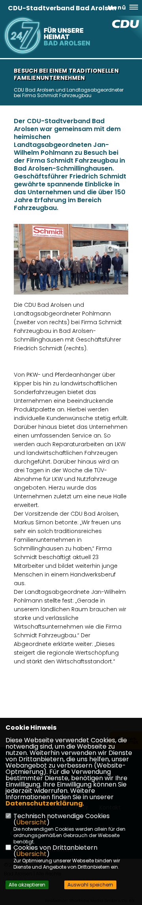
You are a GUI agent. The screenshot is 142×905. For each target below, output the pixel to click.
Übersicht (31, 822)
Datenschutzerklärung (44, 803)
